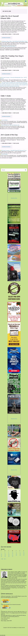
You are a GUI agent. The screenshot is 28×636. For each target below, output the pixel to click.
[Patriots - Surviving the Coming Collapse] (14, 404)
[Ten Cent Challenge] (14, 523)
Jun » (5, 558)
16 (8, 554)
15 (5, 554)
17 (12, 554)
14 (1, 554)
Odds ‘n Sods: (6, 96)
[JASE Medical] (14, 509)
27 (23, 555)
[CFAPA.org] (14, 495)
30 (8, 556)
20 (23, 554)
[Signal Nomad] (14, 271)
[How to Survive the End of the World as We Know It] (14, 213)
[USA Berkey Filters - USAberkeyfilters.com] (14, 430)
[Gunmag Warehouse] (14, 234)
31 (12, 556)
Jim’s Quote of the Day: (9, 135)
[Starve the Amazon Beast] (14, 444)
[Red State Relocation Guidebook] (14, 536)
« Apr (2, 558)
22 (5, 555)
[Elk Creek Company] (14, 291)
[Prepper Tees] (14, 482)
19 (20, 554)
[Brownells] (14, 334)
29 (5, 556)
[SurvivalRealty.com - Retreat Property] (14, 182)
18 (16, 554)
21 (1, 555)
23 (8, 555)
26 (20, 555)
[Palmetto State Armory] (14, 360)
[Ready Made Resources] (14, 383)
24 (12, 555)
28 (1, 556)
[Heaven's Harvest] (14, 312)
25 (16, 555)
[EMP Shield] (14, 458)
